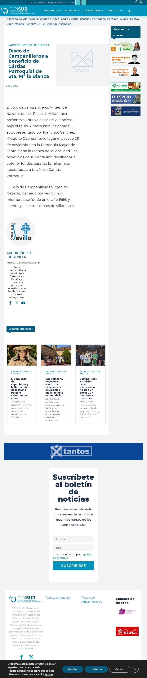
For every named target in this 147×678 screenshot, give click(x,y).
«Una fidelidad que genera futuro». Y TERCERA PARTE (58, 2)
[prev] (77, 2)
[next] (84, 2)
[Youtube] (23, 303)
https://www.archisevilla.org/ (17, 262)
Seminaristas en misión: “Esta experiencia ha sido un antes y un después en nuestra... (88, 388)
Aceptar (73, 669)
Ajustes (119, 669)
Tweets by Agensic (58, 597)
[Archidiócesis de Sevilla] (21, 231)
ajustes (49, 674)
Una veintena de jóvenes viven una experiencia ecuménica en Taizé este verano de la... (54, 387)
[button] (129, 12)
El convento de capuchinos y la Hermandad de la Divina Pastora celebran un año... (20, 388)
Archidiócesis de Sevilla (29, 45)
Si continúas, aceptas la (72, 556)
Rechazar (96, 669)
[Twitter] (140, 2)
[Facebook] (136, 2)
